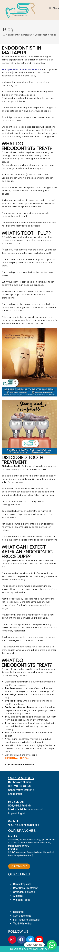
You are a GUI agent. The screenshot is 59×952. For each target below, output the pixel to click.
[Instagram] (12, 940)
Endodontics (33, 69)
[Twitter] (30, 940)
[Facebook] (21, 940)
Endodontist (11, 56)
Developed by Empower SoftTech (29, 949)
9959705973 (15, 825)
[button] (52, 945)
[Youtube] (39, 940)
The (24, 69)
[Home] (4, 34)
